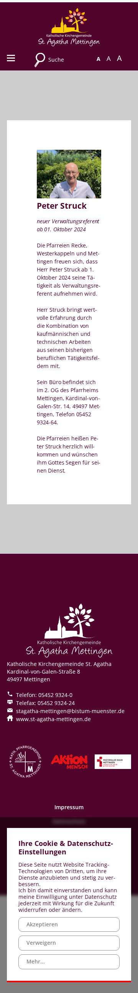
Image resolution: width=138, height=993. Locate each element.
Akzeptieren (42, 924)
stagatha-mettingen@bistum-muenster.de (70, 711)
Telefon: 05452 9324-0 (44, 695)
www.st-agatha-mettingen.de (53, 719)
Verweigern (41, 942)
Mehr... (35, 961)
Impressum (69, 807)
